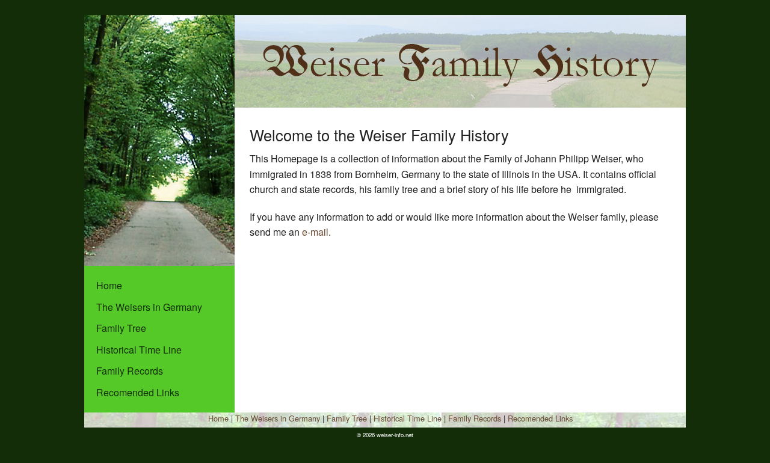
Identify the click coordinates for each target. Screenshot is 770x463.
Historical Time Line (139, 350)
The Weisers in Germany (149, 307)
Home (109, 285)
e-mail (315, 232)
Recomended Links (137, 392)
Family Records (129, 371)
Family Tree (121, 328)
